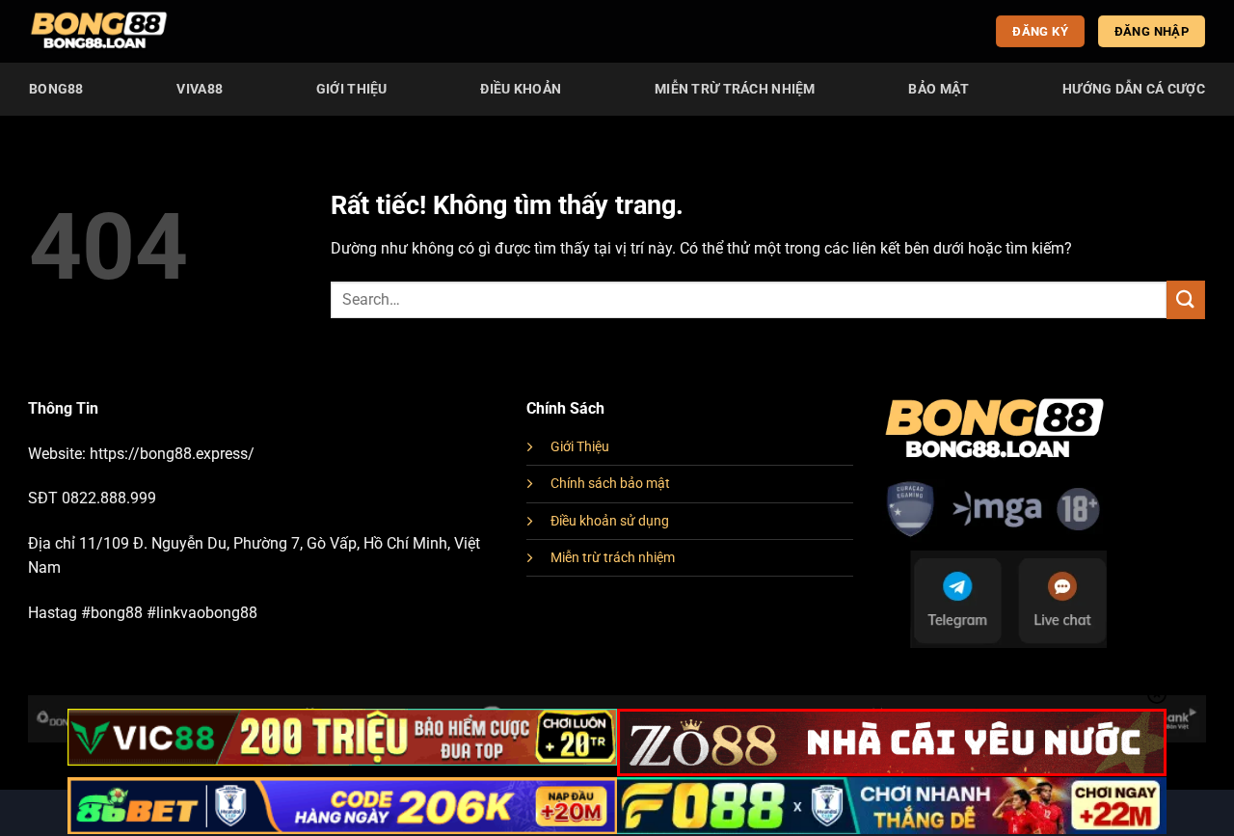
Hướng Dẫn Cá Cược (1133, 89)
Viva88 (199, 89)
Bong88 (56, 89)
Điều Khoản (520, 89)
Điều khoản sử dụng (609, 521)
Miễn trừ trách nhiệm (612, 558)
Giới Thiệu (352, 89)
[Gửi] (1186, 299)
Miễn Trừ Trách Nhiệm (735, 89)
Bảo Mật (938, 89)
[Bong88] (99, 31)
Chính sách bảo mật (610, 483)
